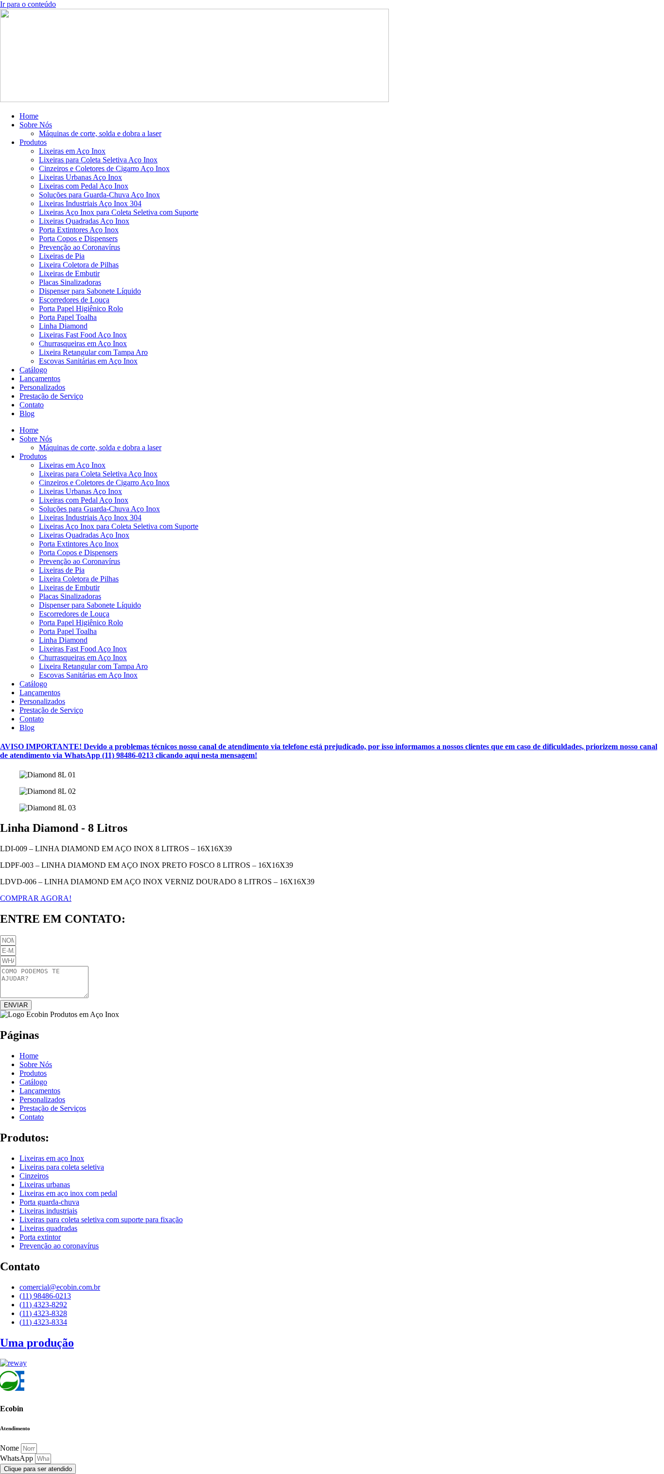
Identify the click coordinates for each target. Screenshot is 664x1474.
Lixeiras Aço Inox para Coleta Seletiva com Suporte (118, 212)
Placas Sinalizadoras (70, 282)
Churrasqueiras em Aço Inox (83, 343)
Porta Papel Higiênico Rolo (81, 308)
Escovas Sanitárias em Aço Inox (88, 361)
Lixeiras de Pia (62, 256)
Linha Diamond (63, 326)
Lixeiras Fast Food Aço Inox (83, 335)
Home (28, 116)
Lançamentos (39, 378)
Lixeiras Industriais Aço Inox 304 (90, 203)
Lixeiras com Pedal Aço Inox (83, 186)
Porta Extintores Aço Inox (79, 230)
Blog (27, 413)
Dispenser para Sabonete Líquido (90, 291)
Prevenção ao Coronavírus (79, 247)
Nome (10, 1448)
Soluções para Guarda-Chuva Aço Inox (99, 195)
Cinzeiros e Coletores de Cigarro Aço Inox (104, 168)
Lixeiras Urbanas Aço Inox (80, 177)
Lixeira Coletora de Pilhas (79, 265)
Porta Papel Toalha (68, 317)
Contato (31, 405)
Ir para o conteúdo (28, 4)
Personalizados (42, 387)
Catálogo (33, 370)
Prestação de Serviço (51, 396)
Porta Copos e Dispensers (78, 238)
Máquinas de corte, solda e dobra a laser (100, 133)
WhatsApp (17, 1458)
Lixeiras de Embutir (69, 273)
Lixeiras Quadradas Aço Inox (84, 221)
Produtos (33, 142)
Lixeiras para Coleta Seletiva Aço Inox (98, 160)
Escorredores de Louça (74, 300)
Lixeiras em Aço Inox (72, 151)
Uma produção (37, 1342)
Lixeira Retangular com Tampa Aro (93, 352)
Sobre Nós (35, 125)
